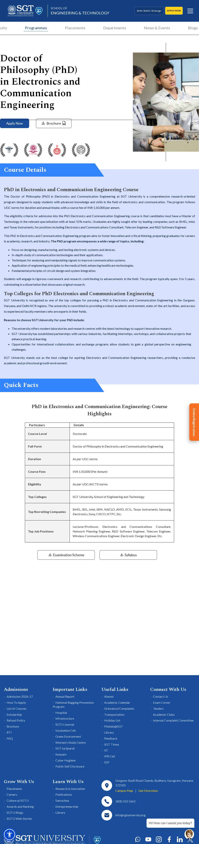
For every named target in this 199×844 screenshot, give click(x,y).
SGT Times (111, 744)
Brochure (13, 726)
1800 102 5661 (125, 801)
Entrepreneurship (66, 806)
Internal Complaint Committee (173, 720)
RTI (9, 732)
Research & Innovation (70, 788)
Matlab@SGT (113, 726)
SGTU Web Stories (19, 818)
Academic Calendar (117, 702)
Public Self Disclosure (69, 766)
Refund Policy (16, 720)
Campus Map (124, 790)
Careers (12, 794)
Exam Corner (161, 702)
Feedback (110, 738)
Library (109, 732)
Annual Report (64, 696)
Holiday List (112, 720)
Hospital (61, 712)
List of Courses (16, 708)
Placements (75, 27)
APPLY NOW (174, 10)
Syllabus (130, 555)
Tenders (158, 708)
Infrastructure (64, 718)
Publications (63, 794)
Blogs (193, 27)
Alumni (108, 696)
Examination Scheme (68, 555)
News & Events (157, 27)
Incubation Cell (65, 730)
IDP (106, 762)
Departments (114, 27)
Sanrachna (62, 800)
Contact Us (160, 696)
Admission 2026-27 (20, 696)
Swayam (60, 754)
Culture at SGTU (18, 800)
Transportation (114, 714)
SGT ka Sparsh (65, 748)
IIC (106, 750)
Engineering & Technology (80, 10)
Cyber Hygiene (65, 760)
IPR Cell (109, 756)
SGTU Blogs (15, 812)
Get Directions (148, 790)
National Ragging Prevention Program (73, 704)
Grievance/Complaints (119, 708)
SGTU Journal (64, 724)
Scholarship (14, 714)
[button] (9, 834)
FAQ (10, 738)
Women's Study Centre (70, 742)
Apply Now (14, 123)
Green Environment (68, 736)
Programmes (36, 27)
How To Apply (16, 702)
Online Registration (194, 422)
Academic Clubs (164, 714)
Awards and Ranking (20, 806)
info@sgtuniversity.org (130, 815)
